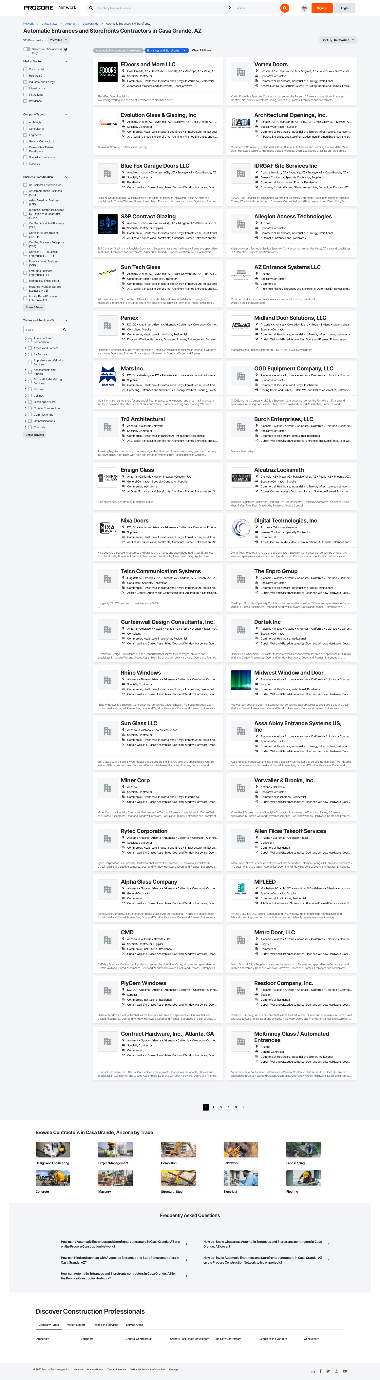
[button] (25, 69)
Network (67, 8)
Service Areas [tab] (134, 1324)
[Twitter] (328, 1371)
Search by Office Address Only (47, 51)
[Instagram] (336, 1371)
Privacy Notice (95, 1369)
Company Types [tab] (49, 1324)
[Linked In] (313, 1371)
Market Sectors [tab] (76, 1324)
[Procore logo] (38, 8)
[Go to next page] (243, 1107)
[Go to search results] (64, 329)
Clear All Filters (202, 50)
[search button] (284, 8)
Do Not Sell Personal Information (147, 1369)
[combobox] (256, 8)
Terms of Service (116, 1369)
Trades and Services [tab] (105, 1324)
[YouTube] (345, 1371)
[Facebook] (320, 1371)
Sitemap (173, 1369)
